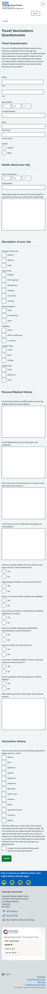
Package (10, 275)
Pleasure (11, 260)
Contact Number (8, 111)
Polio (9, 762)
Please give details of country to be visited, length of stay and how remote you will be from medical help (23, 195)
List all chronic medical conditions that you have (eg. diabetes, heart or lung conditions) (23, 402)
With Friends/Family (15, 335)
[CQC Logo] (10, 934)
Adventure (11, 375)
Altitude (11, 360)
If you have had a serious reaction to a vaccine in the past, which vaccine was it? (23, 484)
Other (10, 265)
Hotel (9, 310)
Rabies (10, 805)
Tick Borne (11, 815)
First (3, 86)
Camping (11, 290)
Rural (9, 355)
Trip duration (7, 183)
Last (3, 96)
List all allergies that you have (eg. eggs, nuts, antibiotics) (20, 443)
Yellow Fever (12, 794)
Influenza (11, 799)
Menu (35, 13)
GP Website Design (32, 985)
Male (9, 153)
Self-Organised (13, 280)
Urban (10, 350)
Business (11, 255)
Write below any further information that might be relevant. (22, 695)
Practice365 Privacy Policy (36, 979)
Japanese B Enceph (14, 810)
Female (10, 148)
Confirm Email (7, 138)
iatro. (43, 985)
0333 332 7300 (12, 915)
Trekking (11, 301)
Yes (9, 571)
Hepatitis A (12, 778)
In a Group (11, 340)
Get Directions (12, 911)
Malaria (10, 820)
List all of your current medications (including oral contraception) (22, 525)
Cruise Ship (12, 296)
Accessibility (41, 977)
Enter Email (6, 130)
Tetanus (10, 757)
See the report (11, 952)
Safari (10, 369)
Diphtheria (11, 768)
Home (5, 21)
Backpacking (12, 285)
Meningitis (11, 789)
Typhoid (10, 773)
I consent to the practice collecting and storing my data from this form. (23, 849)
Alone (10, 330)
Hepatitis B (12, 783)
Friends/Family (13, 315)
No (9, 577)
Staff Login (41, 982)
